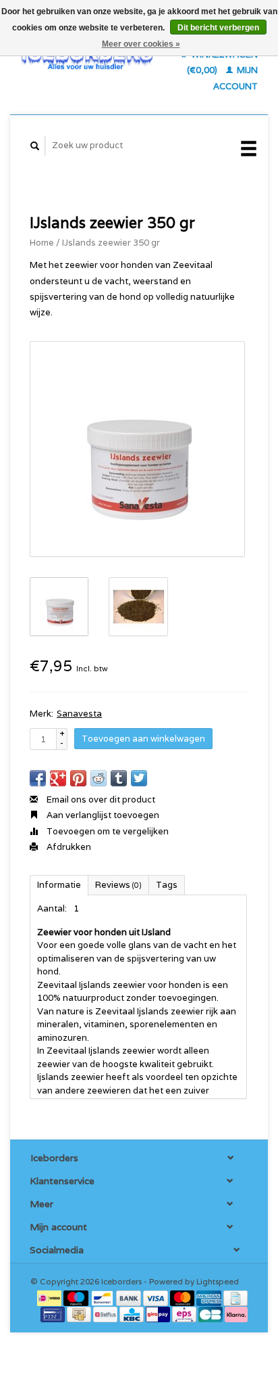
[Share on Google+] (58, 778)
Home (42, 242)
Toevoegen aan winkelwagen (143, 738)
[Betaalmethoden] (50, 1297)
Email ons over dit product (100, 799)
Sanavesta (79, 713)
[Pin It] (78, 778)
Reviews (118, 885)
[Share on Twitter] (139, 778)
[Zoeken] (35, 146)
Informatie (59, 885)
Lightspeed (217, 1281)
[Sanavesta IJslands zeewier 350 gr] (137, 449)
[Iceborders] (87, 57)
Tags (166, 885)
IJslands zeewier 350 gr (111, 242)
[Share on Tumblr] (119, 778)
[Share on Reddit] (98, 778)
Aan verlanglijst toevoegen (102, 815)
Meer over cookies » (141, 44)
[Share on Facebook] (38, 778)
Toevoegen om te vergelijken (107, 831)
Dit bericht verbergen (218, 27)
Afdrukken (68, 847)
